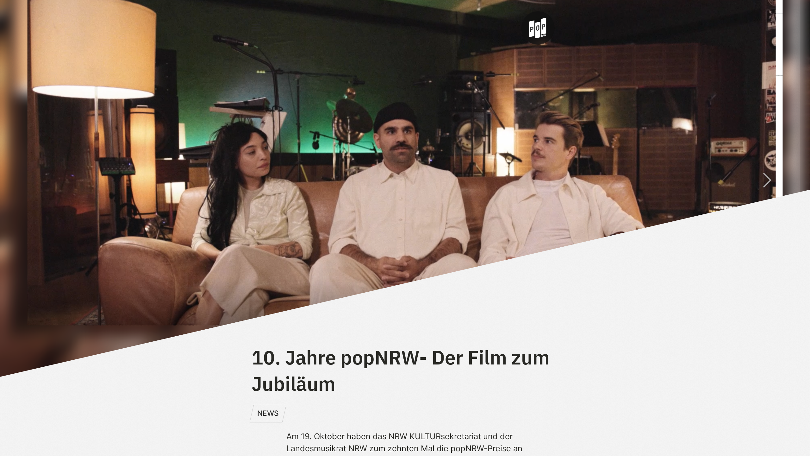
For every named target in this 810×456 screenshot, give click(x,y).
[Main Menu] (256, 27)
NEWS (268, 413)
